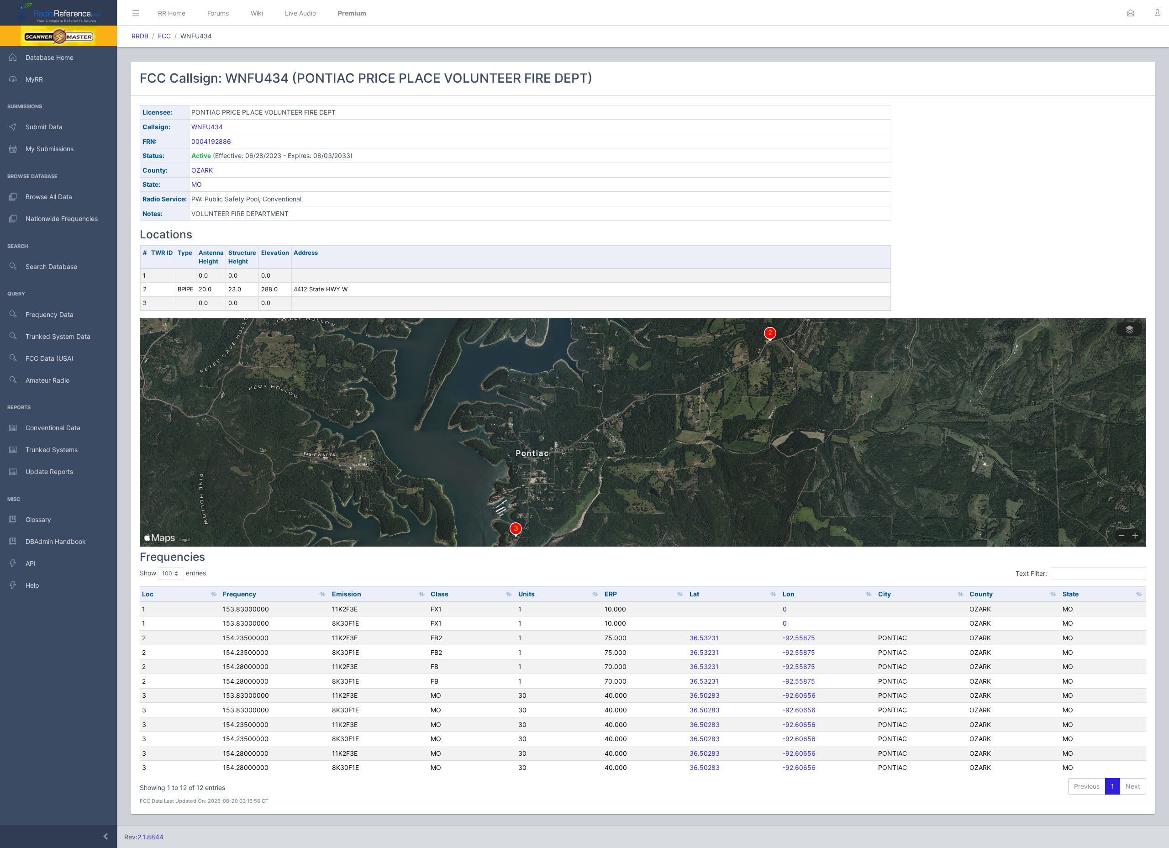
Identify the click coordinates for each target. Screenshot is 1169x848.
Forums (218, 13)
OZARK (202, 170)
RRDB (140, 36)
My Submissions (50, 149)
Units (526, 594)
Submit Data (44, 127)
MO (196, 184)
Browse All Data (49, 196)
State (1071, 594)
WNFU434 (207, 127)
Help (32, 585)
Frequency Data (50, 314)
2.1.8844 (150, 837)
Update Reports (49, 471)
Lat (694, 594)
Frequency (239, 594)
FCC (164, 36)
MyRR (34, 79)
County (981, 594)
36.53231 (704, 638)
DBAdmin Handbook (56, 541)
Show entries (173, 573)
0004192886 (211, 141)
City (884, 594)
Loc (147, 594)
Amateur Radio (47, 380)
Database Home (50, 57)
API (31, 563)
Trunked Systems (52, 449)
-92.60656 (799, 695)
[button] (1130, 12)
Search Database (51, 266)
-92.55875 (799, 638)
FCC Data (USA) (50, 358)
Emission (346, 594)
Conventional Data (53, 428)
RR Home (171, 13)
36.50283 (705, 695)
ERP (611, 594)
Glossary (38, 519)
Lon (789, 594)
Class (439, 594)
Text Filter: (1031, 573)
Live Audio (300, 13)
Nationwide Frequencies (62, 218)
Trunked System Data (58, 336)
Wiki (257, 13)
